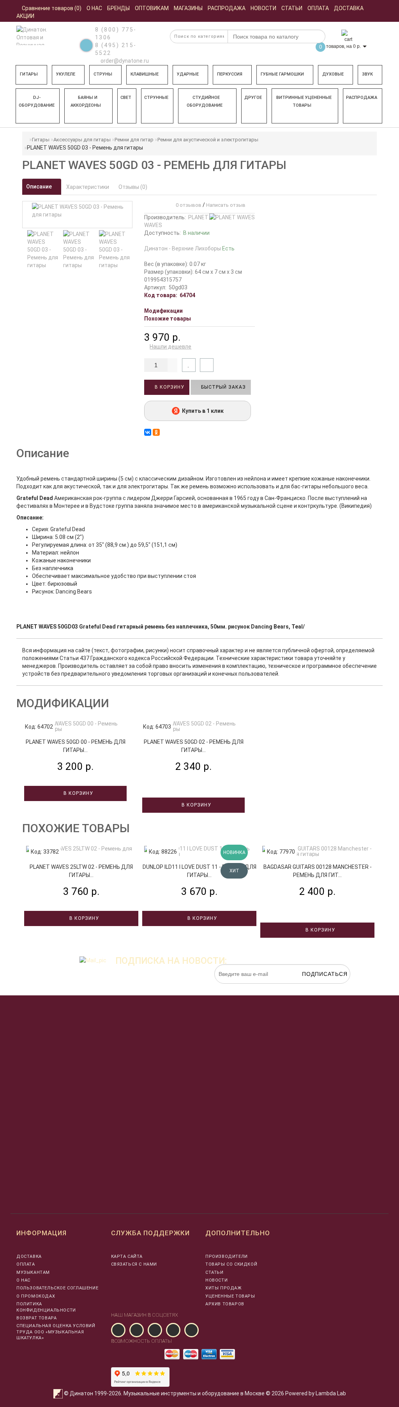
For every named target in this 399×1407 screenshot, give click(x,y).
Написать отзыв (225, 205)
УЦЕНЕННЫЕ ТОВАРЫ (230, 1296)
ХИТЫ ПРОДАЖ (223, 1288)
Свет (125, 97)
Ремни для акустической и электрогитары (207, 140)
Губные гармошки (282, 74)
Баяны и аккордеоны (86, 101)
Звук (367, 74)
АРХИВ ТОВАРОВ (224, 1304)
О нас (23, 1280)
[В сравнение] (207, 365)
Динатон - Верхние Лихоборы (189, 248)
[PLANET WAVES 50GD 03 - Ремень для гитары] (43, 249)
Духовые (333, 74)
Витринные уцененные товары (304, 101)
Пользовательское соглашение (57, 1288)
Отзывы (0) (132, 187)
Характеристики (87, 187)
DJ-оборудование (37, 101)
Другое (253, 97)
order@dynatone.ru (124, 61)
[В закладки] (189, 365)
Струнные (156, 97)
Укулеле (65, 74)
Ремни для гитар (134, 140)
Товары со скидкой (231, 1264)
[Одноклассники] (156, 432)
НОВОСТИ (216, 1280)
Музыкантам (33, 1272)
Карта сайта (127, 1256)
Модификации (163, 311)
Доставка (29, 1256)
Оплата (25, 1264)
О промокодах (35, 1296)
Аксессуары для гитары (82, 140)
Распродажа (361, 97)
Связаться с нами (134, 1264)
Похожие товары (167, 318)
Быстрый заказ (223, 387)
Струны (103, 74)
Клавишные (145, 74)
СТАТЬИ (214, 1272)
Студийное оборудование (204, 101)
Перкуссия (229, 74)
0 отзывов (187, 205)
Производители (226, 1256)
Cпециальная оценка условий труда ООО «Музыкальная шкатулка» (55, 1331)
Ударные (188, 74)
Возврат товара (36, 1318)
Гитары (29, 74)
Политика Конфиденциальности (46, 1306)
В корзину (168, 387)
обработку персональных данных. (313, 987)
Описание (39, 186)
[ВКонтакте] (147, 432)
